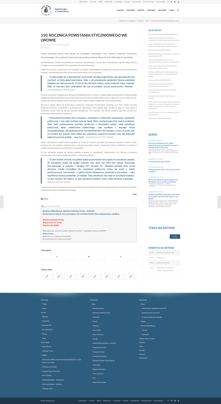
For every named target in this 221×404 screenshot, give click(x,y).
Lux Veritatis (118, 1)
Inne (94, 378)
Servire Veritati (160, 1)
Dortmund (145, 334)
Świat (44, 308)
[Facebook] (168, 1)
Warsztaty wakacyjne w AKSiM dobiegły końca (163, 34)
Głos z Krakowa (98, 334)
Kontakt (142, 350)
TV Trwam (93, 1)
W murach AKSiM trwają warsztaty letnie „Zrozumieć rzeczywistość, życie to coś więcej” (164, 196)
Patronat (142, 354)
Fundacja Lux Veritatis (49, 367)
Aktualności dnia (98, 308)
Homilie (95, 339)
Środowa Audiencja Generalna (152, 317)
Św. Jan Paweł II (47, 330)
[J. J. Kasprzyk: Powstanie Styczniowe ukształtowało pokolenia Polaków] (106, 276)
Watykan (45, 317)
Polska (147, 21)
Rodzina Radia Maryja (148, 326)
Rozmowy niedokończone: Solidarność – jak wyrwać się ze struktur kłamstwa (163, 181)
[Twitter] (171, 1)
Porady (95, 321)
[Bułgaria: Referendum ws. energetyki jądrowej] (2, 202)
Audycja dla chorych (99, 347)
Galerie (143, 321)
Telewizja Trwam (48, 351)
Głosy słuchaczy (98, 374)
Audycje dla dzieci (99, 352)
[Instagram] (175, 1)
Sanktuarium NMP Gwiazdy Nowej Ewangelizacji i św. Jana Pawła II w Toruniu (61, 361)
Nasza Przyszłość (148, 1)
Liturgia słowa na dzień (146, 339)
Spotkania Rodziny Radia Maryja (103, 360)
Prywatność (143, 358)
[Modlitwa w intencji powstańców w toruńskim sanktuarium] (46, 276)
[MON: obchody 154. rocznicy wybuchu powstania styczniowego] (94, 276)
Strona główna (131, 21)
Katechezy (96, 317)
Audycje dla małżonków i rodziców (104, 343)
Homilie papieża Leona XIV (151, 313)
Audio (152, 134)
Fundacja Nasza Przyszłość (51, 371)
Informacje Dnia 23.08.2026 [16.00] (159, 118)
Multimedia (94, 300)
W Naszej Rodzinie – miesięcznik (53, 380)
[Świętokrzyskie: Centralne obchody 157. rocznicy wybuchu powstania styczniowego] (130, 276)
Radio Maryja (83, 1)
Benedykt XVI (46, 325)
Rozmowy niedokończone (101, 313)
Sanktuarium (108, 1)
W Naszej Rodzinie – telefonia (52, 384)
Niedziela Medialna (99, 369)
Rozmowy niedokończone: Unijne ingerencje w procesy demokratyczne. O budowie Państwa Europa (163, 74)
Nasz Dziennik (136, 1)
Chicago (144, 330)
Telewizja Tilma (47, 388)
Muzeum (127, 1)
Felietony (96, 326)
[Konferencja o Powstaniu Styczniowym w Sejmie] (70, 276)
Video (143, 304)
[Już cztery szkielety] (82, 276)
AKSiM (100, 1)
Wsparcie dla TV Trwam (52, 222)
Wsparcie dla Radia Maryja (53, 220)
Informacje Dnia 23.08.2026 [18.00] (159, 80)
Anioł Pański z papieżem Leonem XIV (154, 308)
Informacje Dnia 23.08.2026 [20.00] (159, 50)
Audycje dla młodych (100, 356)
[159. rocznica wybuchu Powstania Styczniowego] (58, 276)
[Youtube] (178, 1)
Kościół (43, 312)
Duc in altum (97, 330)
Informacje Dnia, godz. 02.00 (159, 162)
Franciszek (45, 321)
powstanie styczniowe (52, 206)
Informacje (140, 21)
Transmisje (96, 365)
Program (142, 342)
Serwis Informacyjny (99, 382)
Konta (141, 346)
